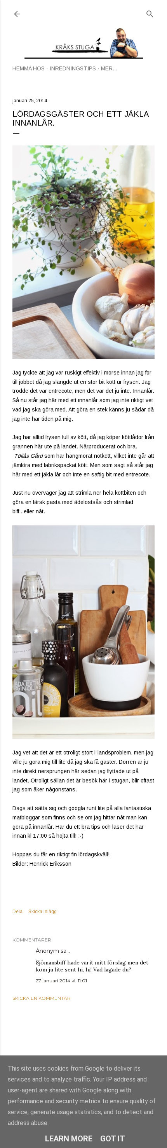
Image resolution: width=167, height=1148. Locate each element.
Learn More (68, 1138)
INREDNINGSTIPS (73, 68)
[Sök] (150, 12)
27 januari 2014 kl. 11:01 (61, 981)
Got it (112, 1138)
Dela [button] (17, 911)
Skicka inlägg (42, 911)
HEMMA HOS (28, 68)
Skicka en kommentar (41, 998)
